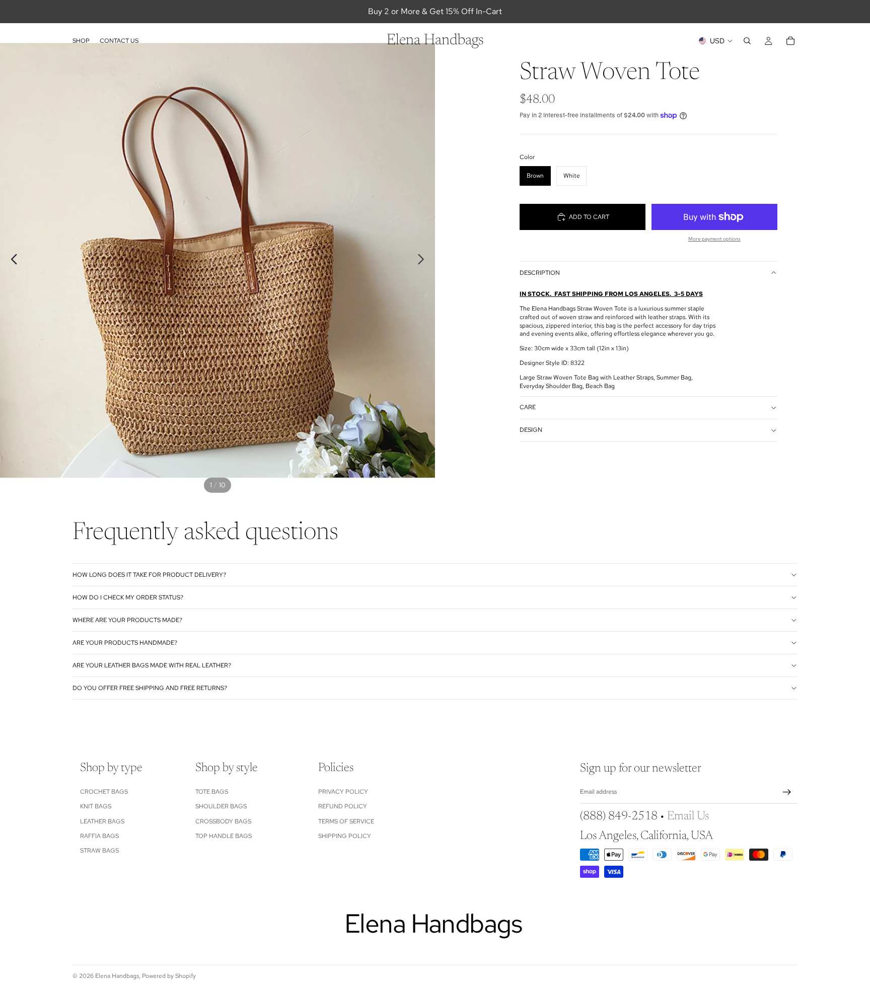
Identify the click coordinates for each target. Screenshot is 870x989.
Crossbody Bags (223, 821)
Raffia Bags (99, 836)
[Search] (747, 41)
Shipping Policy (344, 836)
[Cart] (790, 41)
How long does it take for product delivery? (149, 575)
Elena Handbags (117, 976)
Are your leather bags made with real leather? (151, 665)
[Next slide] (423, 261)
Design (531, 430)
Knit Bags (95, 806)
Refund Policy (342, 806)
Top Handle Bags (223, 836)
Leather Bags (102, 821)
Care (528, 407)
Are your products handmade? (124, 643)
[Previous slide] (11, 261)
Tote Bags (211, 792)
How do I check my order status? (127, 597)
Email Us (688, 816)
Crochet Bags (104, 792)
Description (540, 273)
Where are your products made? (127, 620)
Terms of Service (346, 821)
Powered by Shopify (169, 976)
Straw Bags (99, 851)
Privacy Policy (343, 792)
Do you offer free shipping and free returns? (149, 688)
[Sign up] (787, 792)
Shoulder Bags (221, 806)
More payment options (714, 239)
